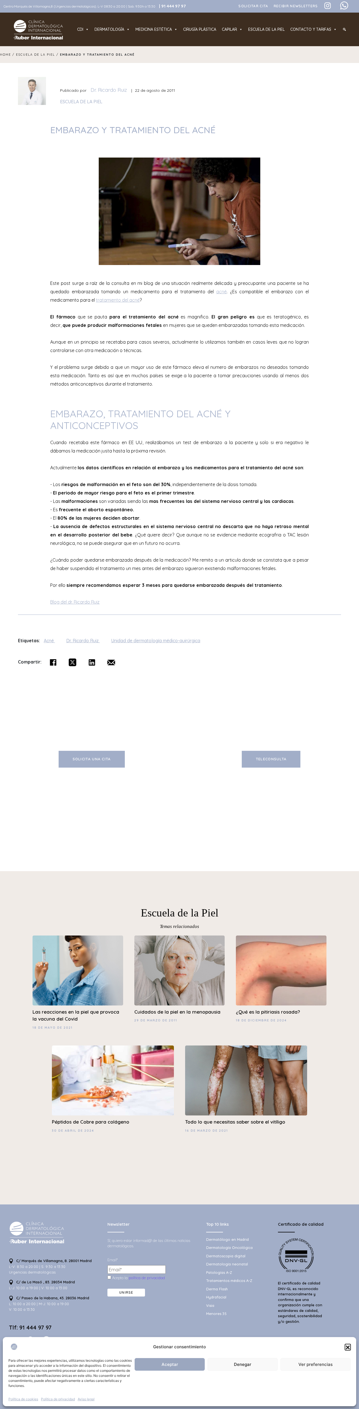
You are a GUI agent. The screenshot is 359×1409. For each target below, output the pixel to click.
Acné (49, 640)
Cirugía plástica (199, 29)
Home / (8, 55)
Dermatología (109, 29)
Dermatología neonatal (227, 1264)
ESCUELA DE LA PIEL (81, 101)
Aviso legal (86, 1399)
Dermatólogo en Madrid (227, 1239)
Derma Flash (217, 1289)
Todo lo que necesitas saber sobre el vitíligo (235, 1122)
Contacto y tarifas (310, 29)
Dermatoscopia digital (225, 1256)
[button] (348, 1347)
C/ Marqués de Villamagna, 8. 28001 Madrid (53, 1260)
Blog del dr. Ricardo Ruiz (75, 602)
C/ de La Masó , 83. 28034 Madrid (45, 1282)
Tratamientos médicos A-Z (229, 1280)
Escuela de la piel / (38, 55)
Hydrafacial (216, 1297)
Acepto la (138, 1278)
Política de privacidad (58, 1399)
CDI (80, 29)
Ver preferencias (315, 1364)
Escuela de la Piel (179, 913)
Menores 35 (216, 1313)
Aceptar (170, 1364)
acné (221, 291)
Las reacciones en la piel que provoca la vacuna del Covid (76, 1015)
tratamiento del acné (118, 300)
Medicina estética (153, 29)
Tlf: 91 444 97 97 (30, 1327)
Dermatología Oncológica (229, 1247)
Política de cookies (23, 1399)
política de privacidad (147, 1278)
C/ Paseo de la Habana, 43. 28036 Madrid (52, 1298)
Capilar (229, 29)
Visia (210, 1305)
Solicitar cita (253, 6)
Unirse (126, 1292)
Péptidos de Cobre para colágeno (90, 1122)
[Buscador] (344, 29)
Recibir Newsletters (296, 6)
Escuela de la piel (266, 29)
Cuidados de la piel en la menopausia (177, 1012)
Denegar (242, 1364)
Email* (112, 1260)
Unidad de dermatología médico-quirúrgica (155, 640)
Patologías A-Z (219, 1272)
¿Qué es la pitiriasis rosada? (268, 1012)
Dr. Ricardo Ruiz (109, 90)
